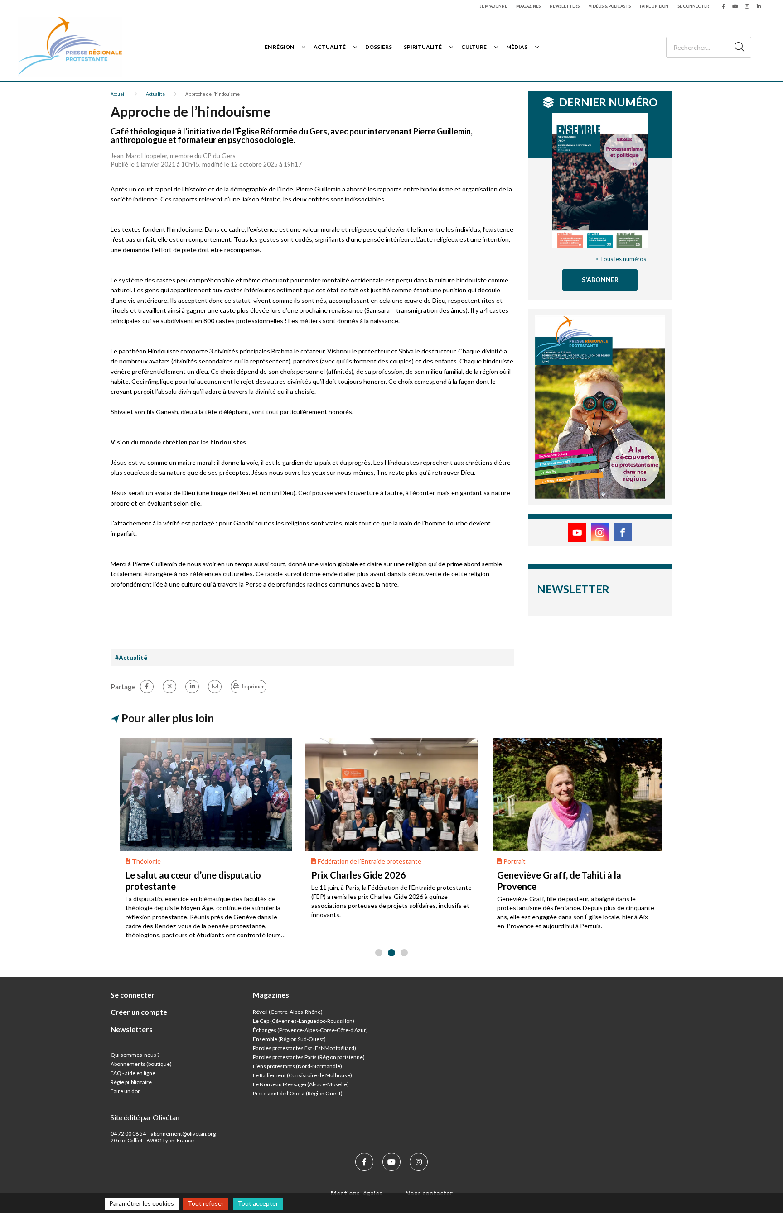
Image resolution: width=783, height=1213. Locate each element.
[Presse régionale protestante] (70, 47)
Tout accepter (257, 1203)
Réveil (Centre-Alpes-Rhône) (288, 1011)
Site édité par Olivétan (145, 1117)
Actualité (330, 46)
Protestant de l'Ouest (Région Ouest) (298, 1093)
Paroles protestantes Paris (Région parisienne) (309, 1057)
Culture (474, 46)
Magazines (528, 6)
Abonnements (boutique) (141, 1063)
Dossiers (378, 46)
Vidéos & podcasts (610, 6)
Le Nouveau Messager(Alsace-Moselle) (301, 1084)
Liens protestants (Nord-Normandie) (297, 1066)
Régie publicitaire (131, 1082)
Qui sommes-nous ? (135, 1054)
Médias (516, 46)
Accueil (118, 93)
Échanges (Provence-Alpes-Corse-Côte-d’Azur (309, 1030)
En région (279, 46)
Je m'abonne (493, 6)
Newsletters (565, 6)
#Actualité (131, 657)
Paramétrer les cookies (141, 1203)
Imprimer (253, 686)
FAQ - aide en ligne (133, 1073)
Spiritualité (423, 46)
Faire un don (654, 6)
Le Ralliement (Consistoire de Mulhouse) (302, 1075)
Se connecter (693, 6)
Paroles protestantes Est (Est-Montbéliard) (304, 1048)
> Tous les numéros (620, 259)
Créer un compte (139, 1012)
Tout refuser (206, 1203)
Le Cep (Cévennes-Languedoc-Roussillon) (303, 1020)
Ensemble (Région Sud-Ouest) (289, 1039)
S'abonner (600, 279)
